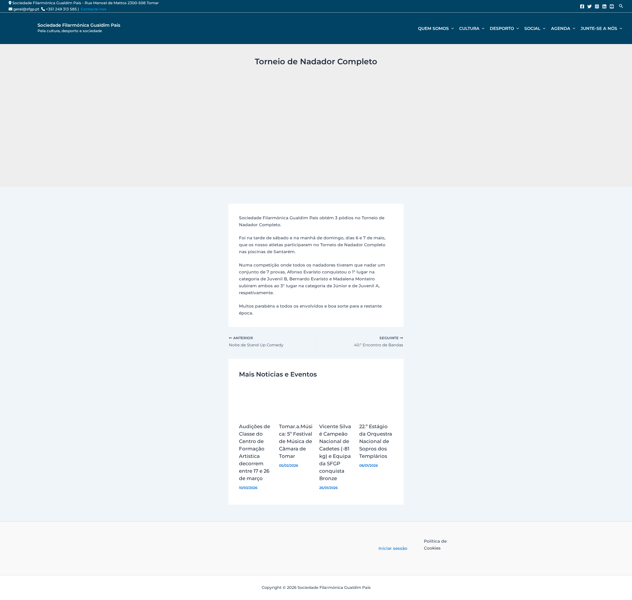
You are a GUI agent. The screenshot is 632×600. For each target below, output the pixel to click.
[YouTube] (612, 6)
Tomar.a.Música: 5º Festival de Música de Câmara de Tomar (296, 441)
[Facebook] (582, 6)
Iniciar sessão (392, 548)
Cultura (469, 28)
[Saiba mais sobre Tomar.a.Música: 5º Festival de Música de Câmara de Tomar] (296, 401)
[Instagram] (597, 6)
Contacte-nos (93, 9)
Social (532, 28)
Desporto (502, 28)
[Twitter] (589, 6)
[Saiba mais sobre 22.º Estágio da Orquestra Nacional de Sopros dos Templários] (376, 401)
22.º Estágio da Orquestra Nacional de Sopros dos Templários (375, 441)
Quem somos (433, 28)
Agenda (560, 28)
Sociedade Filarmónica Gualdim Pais (79, 25)
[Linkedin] (604, 6)
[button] (621, 6)
